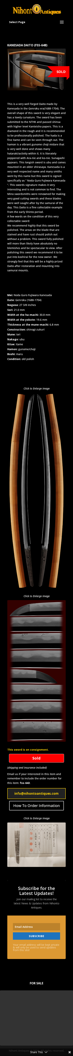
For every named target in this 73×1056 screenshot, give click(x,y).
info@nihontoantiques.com (36, 793)
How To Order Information (36, 805)
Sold (61, 71)
